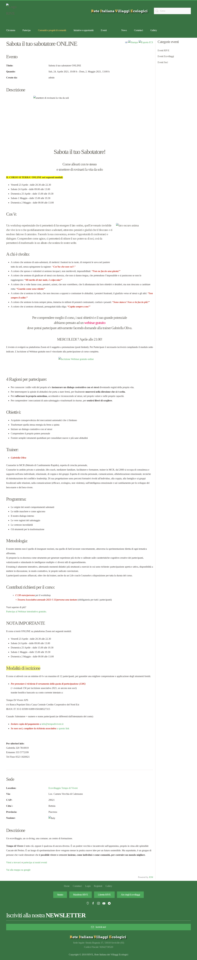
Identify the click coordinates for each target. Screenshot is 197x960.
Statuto (60, 894)
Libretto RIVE (104, 894)
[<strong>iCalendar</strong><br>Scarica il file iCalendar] (146, 42)
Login (87, 886)
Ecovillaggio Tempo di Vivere (63, 788)
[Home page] (120, 11)
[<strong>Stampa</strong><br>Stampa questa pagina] (133, 42)
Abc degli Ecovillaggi (130, 894)
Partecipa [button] (26, 30)
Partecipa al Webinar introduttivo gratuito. (26, 611)
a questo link (63, 728)
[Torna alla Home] (14, 11)
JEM (151, 877)
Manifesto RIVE (80, 894)
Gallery (153, 30)
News (124, 30)
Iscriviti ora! (101, 927)
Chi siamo (10, 30)
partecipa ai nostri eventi (35, 862)
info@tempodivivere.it (52, 724)
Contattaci (138, 30)
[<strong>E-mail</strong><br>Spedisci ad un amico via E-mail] (126, 42)
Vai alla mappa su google (18, 870)
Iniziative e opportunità (84, 30)
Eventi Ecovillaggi (166, 56)
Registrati (98, 886)
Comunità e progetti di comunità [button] (52, 30)
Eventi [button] (104, 30)
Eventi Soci (163, 62)
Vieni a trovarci (13, 862)
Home (66, 886)
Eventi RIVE (163, 50)
